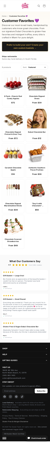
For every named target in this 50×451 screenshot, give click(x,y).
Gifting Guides (9, 360)
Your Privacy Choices (16, 418)
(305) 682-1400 (8, 375)
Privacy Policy (7, 416)
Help (4, 354)
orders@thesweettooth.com (13, 378)
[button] (5, 6)
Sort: (25, 67)
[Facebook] (4, 396)
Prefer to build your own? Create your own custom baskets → (25, 46)
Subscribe (41, 391)
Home (4, 16)
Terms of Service (21, 416)
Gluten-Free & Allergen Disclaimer (15, 421)
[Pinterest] (16, 396)
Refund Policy (34, 416)
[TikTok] (22, 396)
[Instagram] (10, 396)
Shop (5, 348)
